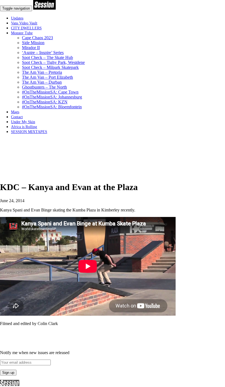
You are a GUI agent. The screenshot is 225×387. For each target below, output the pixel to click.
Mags (15, 112)
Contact (17, 117)
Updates (17, 18)
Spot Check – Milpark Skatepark (50, 67)
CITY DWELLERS (26, 28)
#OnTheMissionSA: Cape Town (50, 92)
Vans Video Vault (24, 23)
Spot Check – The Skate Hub (47, 57)
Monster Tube (22, 33)
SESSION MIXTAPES (29, 132)
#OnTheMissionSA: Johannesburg (52, 97)
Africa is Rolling (24, 127)
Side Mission (33, 42)
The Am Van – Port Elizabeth (47, 77)
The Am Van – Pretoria (42, 72)
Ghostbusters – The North (44, 87)
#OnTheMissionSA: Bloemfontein (52, 106)
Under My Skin (23, 122)
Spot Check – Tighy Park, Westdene (53, 62)
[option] (112, 173)
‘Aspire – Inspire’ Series (43, 52)
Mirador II (31, 47)
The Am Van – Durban (42, 82)
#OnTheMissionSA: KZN (45, 102)
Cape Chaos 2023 (37, 37)
